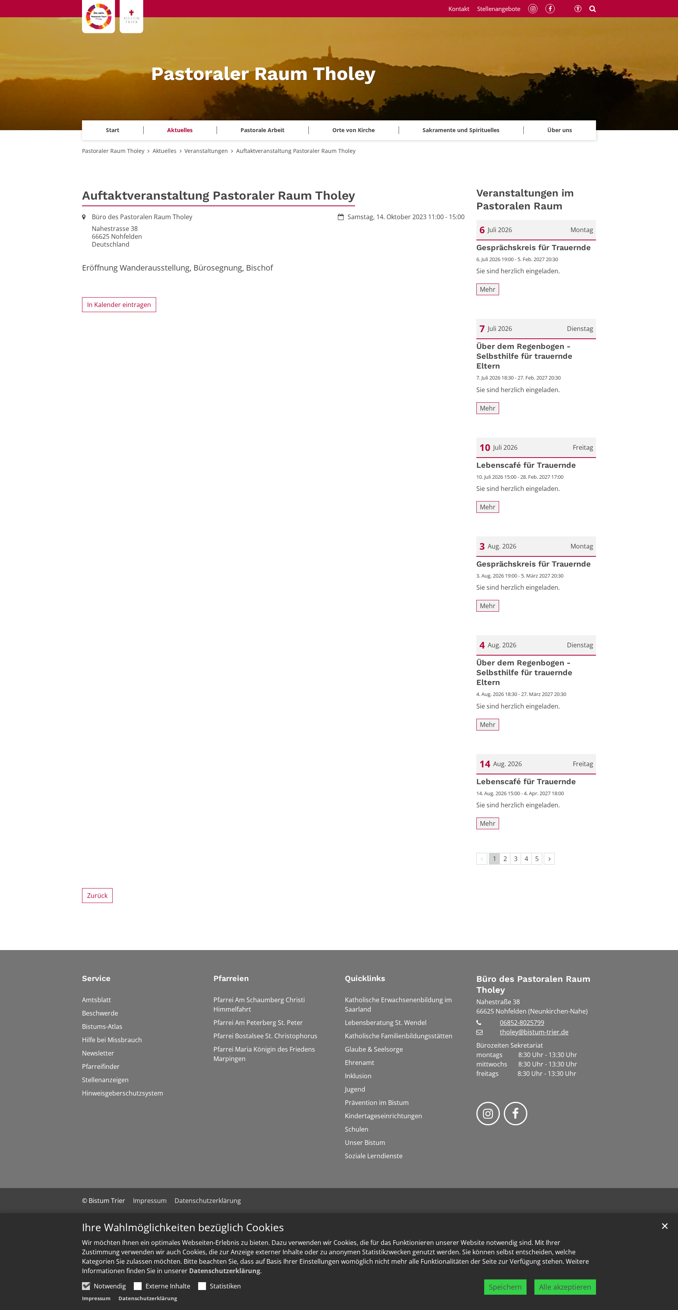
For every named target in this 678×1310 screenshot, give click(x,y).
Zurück (97, 895)
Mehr (488, 289)
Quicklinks (365, 978)
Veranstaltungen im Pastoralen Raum (525, 199)
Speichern (505, 1287)
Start (112, 130)
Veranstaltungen (206, 150)
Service (96, 978)
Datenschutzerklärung (224, 1270)
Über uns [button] (559, 130)
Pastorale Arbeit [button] (262, 130)
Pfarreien (231, 978)
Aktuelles (165, 150)
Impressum (96, 1298)
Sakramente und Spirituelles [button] (461, 130)
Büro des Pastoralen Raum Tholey (533, 984)
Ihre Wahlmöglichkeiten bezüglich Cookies (183, 1227)
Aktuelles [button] (180, 130)
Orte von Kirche (353, 130)
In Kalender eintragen (119, 304)
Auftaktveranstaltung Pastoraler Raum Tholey (295, 150)
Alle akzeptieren (565, 1287)
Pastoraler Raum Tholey (113, 150)
